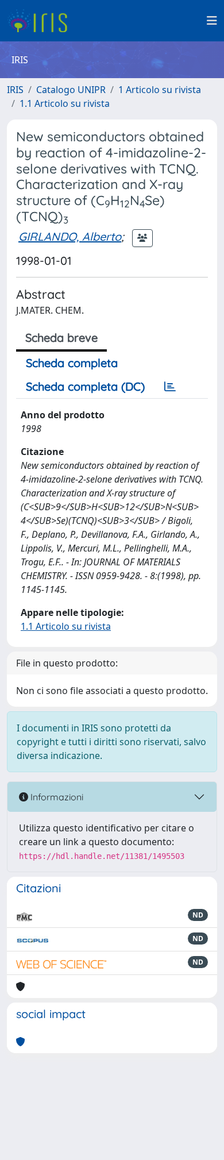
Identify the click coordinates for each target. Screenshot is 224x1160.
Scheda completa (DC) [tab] (85, 386)
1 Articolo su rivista (159, 89)
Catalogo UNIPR (71, 89)
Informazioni (55, 797)
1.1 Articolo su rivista (65, 103)
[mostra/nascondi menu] (212, 20)
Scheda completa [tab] (72, 363)
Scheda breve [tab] (61, 337)
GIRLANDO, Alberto (69, 236)
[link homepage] (41, 20)
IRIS (15, 89)
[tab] (170, 387)
